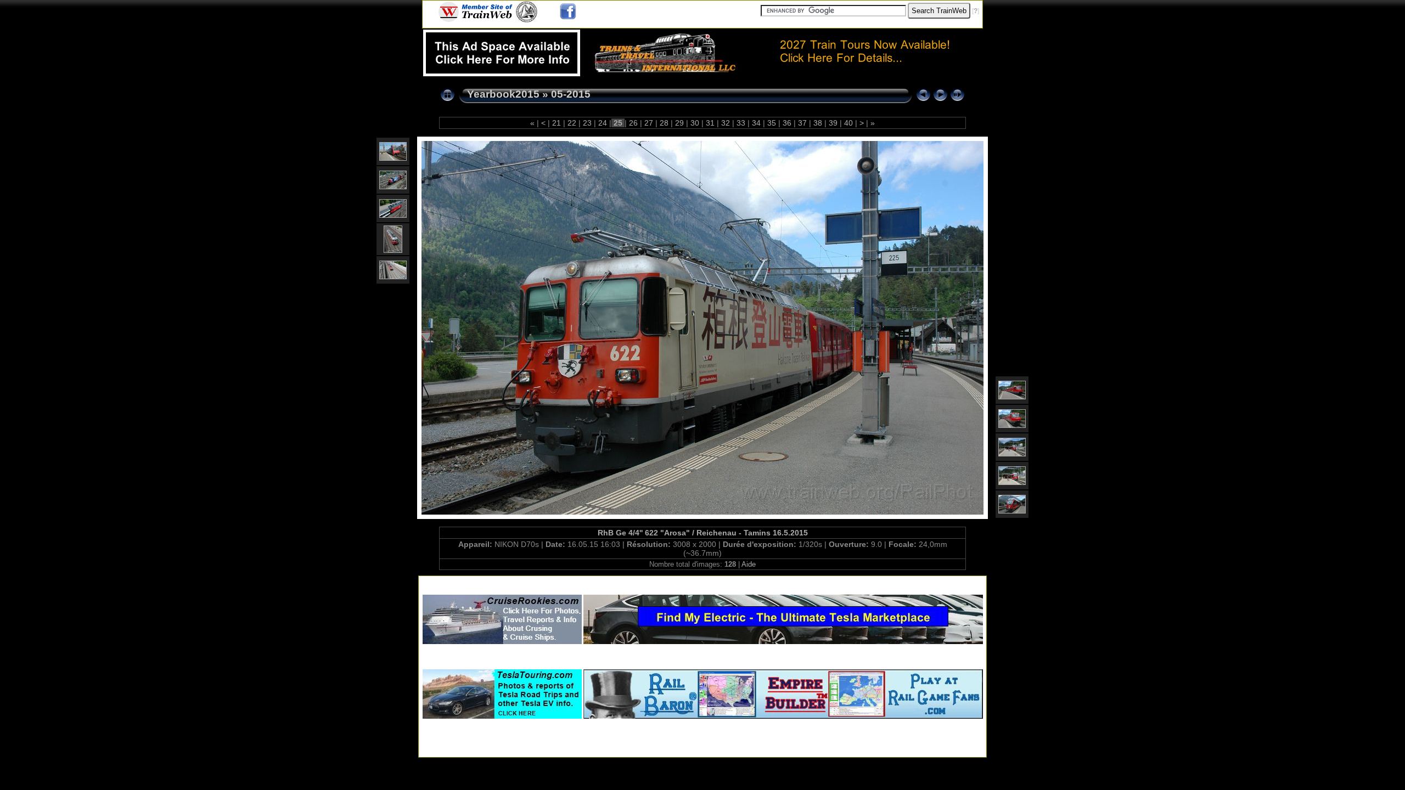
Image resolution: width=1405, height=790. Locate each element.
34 (756, 123)
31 (710, 123)
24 (602, 123)
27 (648, 123)
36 (787, 123)
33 (741, 123)
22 (571, 123)
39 (833, 123)
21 (556, 123)
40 (848, 123)
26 (633, 123)
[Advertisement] (702, 583)
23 (587, 123)
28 (664, 123)
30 (694, 123)
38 (817, 123)
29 (679, 123)
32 (725, 123)
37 (802, 123)
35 (771, 123)
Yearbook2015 (503, 94)
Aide (748, 564)
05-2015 (571, 94)
